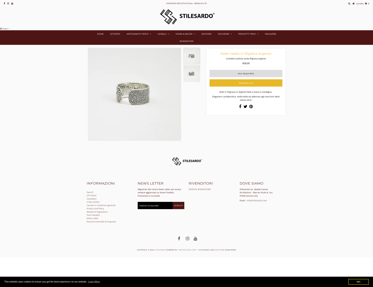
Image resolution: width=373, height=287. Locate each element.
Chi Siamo (91, 195)
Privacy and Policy (95, 208)
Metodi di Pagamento (97, 211)
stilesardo (160, 250)
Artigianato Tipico (137, 34)
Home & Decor (184, 34)
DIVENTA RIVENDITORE (200, 189)
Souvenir (223, 34)
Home (100, 34)
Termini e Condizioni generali (101, 205)
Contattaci (92, 198)
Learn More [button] (94, 281)
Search (90, 192)
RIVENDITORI (186, 41)
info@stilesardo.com (257, 200)
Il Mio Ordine (93, 202)
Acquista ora (246, 83)
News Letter (92, 218)
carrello (362, 3)
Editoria (207, 34)
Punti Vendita (93, 215)
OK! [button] (358, 282)
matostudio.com (187, 250)
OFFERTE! (115, 34)
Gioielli (162, 34)
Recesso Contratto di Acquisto (101, 221)
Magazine (270, 34)
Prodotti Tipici (247, 34)
